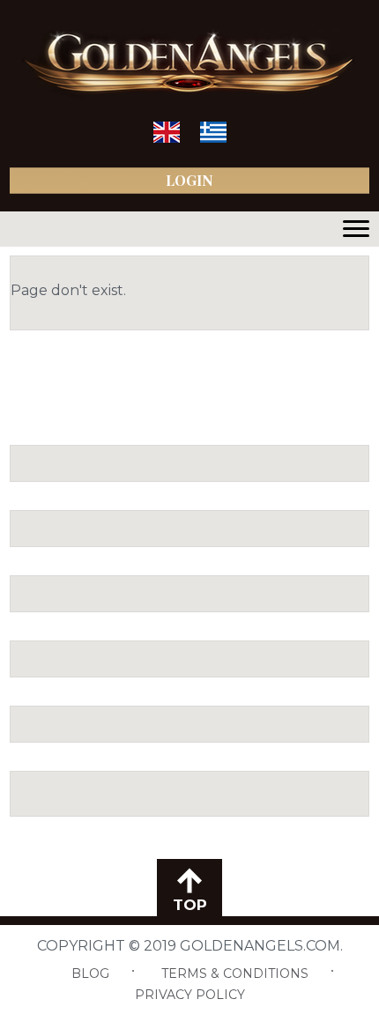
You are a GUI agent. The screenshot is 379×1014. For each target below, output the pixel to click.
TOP (190, 905)
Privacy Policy (190, 995)
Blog (90, 973)
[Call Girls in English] (166, 138)
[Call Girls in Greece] (213, 138)
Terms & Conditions (234, 973)
